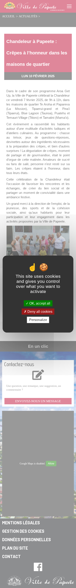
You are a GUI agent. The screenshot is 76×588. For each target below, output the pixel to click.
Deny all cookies (39, 311)
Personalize (38, 320)
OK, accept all (39, 303)
